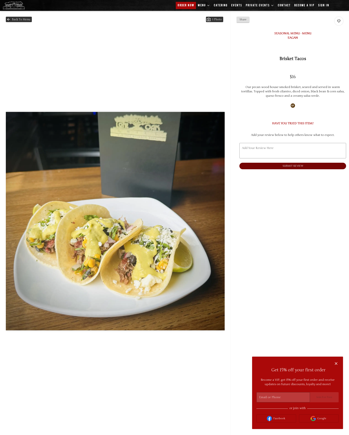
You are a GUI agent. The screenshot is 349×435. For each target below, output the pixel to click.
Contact (284, 5)
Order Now (186, 5)
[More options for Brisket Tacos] (338, 21)
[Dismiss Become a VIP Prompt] (336, 363)
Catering (221, 5)
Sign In (323, 5)
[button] (204, 5)
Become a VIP (304, 5)
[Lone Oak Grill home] (19, 5)
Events (236, 5)
